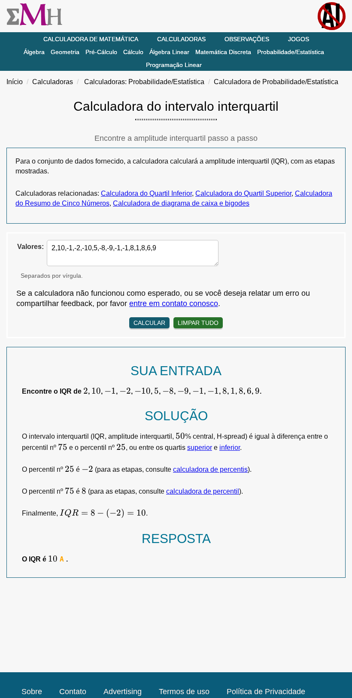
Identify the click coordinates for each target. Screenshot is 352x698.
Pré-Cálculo (101, 52)
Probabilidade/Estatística (290, 52)
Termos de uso (184, 691)
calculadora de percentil (202, 491)
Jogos (298, 39)
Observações (247, 39)
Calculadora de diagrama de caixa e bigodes (181, 203)
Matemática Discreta (223, 52)
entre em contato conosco (173, 303)
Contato (72, 691)
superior (199, 447)
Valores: (30, 246)
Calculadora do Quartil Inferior (146, 193)
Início (14, 81)
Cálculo (133, 52)
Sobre (31, 691)
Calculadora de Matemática (90, 39)
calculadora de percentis (210, 469)
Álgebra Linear (169, 52)
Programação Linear (174, 64)
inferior (229, 447)
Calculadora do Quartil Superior (243, 193)
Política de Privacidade (266, 691)
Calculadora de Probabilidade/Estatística (276, 81)
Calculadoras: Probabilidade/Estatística (144, 81)
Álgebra (34, 52)
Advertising (122, 691)
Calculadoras (181, 39)
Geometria (65, 52)
